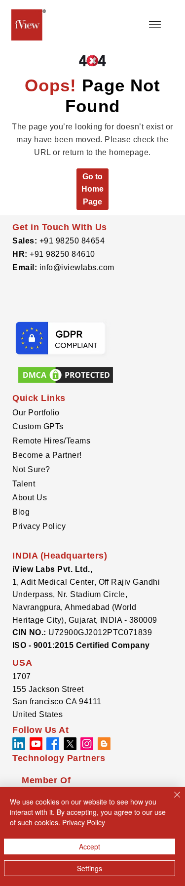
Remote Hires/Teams (51, 441)
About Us (29, 497)
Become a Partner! (46, 455)
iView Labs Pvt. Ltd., (52, 569)
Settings (89, 868)
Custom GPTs (37, 426)
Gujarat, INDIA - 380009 (114, 620)
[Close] (171, 800)
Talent (23, 484)
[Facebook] (52, 743)
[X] (70, 743)
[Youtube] (36, 743)
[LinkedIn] (18, 743)
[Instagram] (86, 743)
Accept (89, 846)
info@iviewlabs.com (75, 267)
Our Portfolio (35, 412)
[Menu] (155, 24)
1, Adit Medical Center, (55, 582)
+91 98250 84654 (72, 241)
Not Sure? (31, 469)
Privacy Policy (39, 526)
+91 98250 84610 (62, 254)
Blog (21, 512)
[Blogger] (104, 743)
